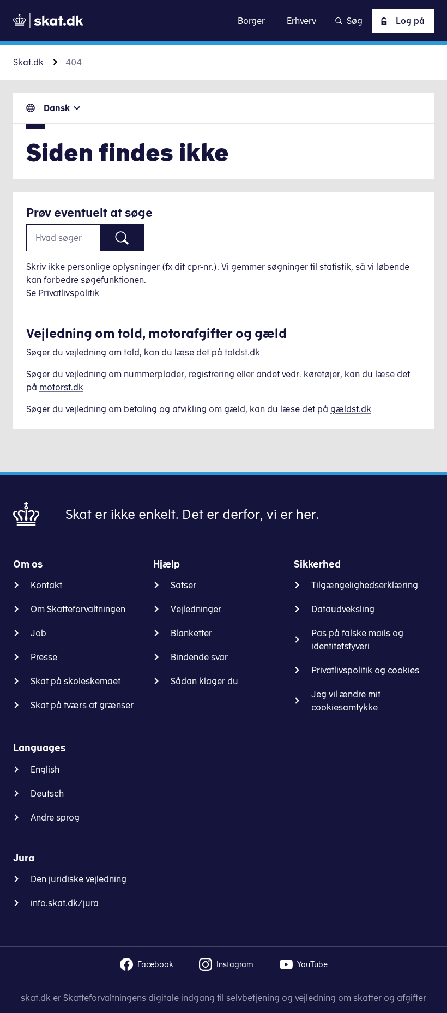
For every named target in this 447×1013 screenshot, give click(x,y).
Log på (410, 21)
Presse (44, 657)
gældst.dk (350, 409)
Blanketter (191, 633)
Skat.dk (28, 62)
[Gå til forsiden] (48, 20)
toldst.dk (242, 352)
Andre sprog (55, 817)
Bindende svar (199, 657)
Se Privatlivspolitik (62, 293)
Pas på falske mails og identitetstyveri (357, 639)
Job (38, 633)
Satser (183, 585)
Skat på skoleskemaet (75, 681)
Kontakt (46, 585)
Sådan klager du (204, 681)
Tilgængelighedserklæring (364, 585)
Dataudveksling (342, 609)
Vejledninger (196, 609)
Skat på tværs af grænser (82, 705)
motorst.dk (61, 387)
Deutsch (47, 793)
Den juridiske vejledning (78, 879)
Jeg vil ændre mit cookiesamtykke (345, 700)
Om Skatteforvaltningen (78, 609)
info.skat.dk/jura (65, 903)
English (45, 769)
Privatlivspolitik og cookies (365, 670)
